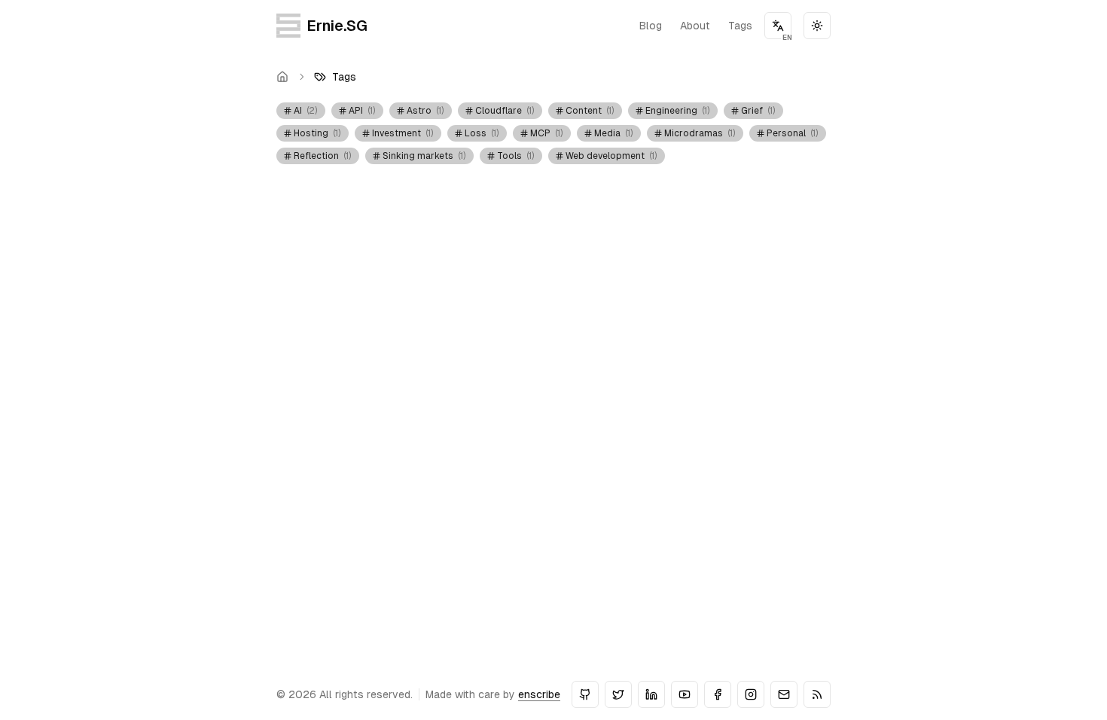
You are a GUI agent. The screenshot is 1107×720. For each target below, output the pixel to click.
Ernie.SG (336, 25)
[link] (335, 76)
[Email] (783, 694)
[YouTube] (684, 694)
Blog (650, 26)
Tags (740, 26)
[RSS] (817, 694)
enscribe (539, 694)
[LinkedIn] (651, 694)
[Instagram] (750, 694)
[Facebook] (717, 694)
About (695, 26)
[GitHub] (585, 694)
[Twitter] (618, 694)
